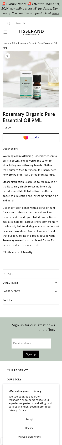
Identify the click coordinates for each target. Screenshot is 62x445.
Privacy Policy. (18, 410)
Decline (29, 427)
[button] (5, 32)
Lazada (55, 13)
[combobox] (33, 22)
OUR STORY (14, 379)
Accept (29, 419)
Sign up (31, 354)
